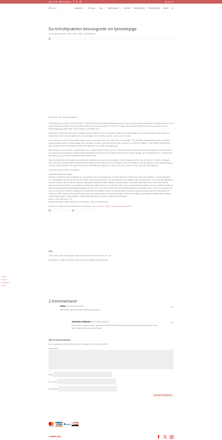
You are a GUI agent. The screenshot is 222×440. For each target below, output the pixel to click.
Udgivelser (78, 8)
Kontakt (127, 8)
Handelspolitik (139, 8)
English (166, 8)
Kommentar (54, 348)
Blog (101, 8)
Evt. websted (53, 389)
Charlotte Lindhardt (58, 34)
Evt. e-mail (53, 382)
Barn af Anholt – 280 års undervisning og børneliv (112, 206)
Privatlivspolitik (154, 8)
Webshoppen (113, 8)
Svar (171, 307)
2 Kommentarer (89, 34)
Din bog (91, 8)
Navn (51, 374)
